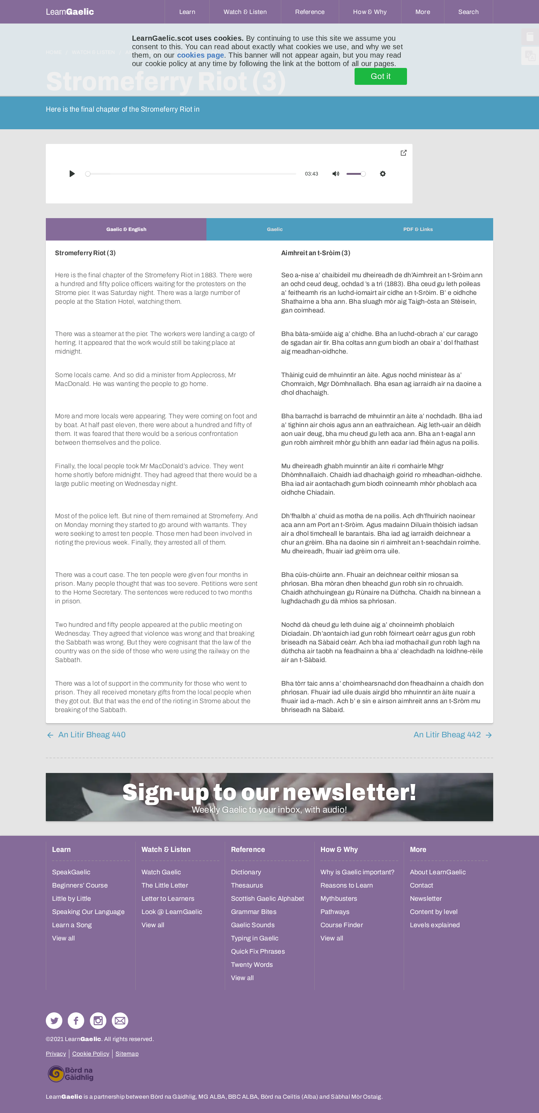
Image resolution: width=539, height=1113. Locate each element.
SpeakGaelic (71, 872)
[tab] (126, 229)
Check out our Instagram (98, 1020)
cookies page (200, 55)
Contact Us (120, 1020)
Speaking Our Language (88, 911)
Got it (381, 76)
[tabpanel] (269, 482)
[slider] (191, 173)
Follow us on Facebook (76, 1020)
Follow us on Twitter (54, 1020)
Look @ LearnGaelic (172, 911)
